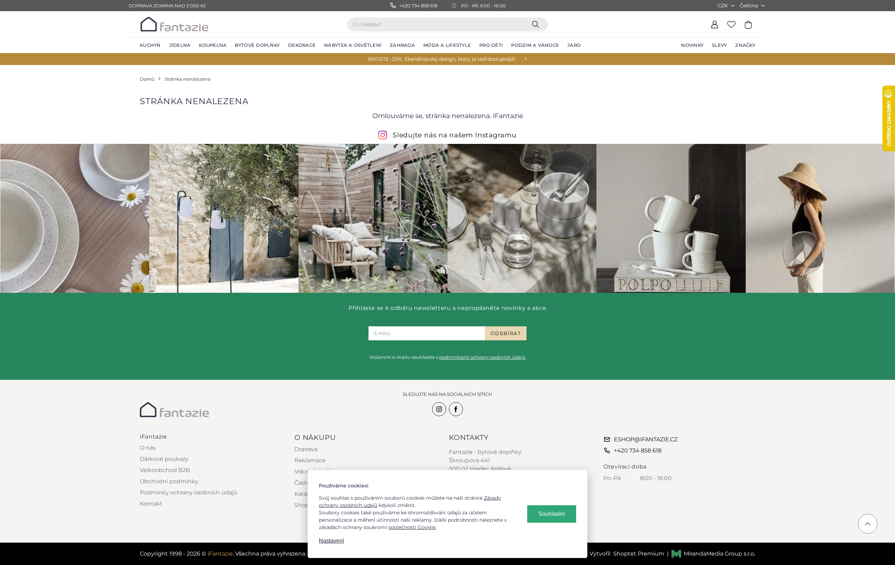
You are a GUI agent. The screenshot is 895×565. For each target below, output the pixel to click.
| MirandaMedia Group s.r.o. (711, 553)
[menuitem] (150, 45)
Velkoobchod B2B (165, 470)
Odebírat (506, 333)
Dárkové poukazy (164, 459)
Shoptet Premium (638, 553)
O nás (148, 447)
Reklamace (310, 460)
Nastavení (331, 541)
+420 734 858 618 (637, 450)
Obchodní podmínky (169, 481)
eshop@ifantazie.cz (646, 439)
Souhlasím (551, 514)
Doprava (305, 449)
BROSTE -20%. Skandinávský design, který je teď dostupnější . (443, 59)
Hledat (537, 24)
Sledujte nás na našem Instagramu (455, 135)
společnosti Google (412, 527)
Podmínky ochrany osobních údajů (188, 492)
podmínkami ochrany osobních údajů (482, 357)
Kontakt (151, 503)
